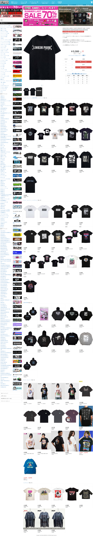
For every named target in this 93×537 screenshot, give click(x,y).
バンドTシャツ (85, 29)
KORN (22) (2, 302)
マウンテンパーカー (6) (5, 52)
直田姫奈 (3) (3, 185)
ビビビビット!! (15, 259)
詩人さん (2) (3, 177)
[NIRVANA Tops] (86, 494)
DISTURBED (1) (3, 276)
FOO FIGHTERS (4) (4, 285)
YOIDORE (14, 77)
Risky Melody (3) (3, 131)
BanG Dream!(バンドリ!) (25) (6, 100)
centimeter (15, 127)
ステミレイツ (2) (3, 186)
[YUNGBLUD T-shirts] (44, 519)
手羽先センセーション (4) (5, 198)
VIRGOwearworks (16, 50)
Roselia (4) (2, 132)
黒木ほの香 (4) (3, 164)
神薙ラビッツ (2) (3, 156)
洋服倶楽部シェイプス (16, 245)
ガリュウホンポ (15, 317)
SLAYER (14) (3, 360)
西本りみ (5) (3, 208)
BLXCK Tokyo (15, 281)
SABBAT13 (15, 186)
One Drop (14, 199)
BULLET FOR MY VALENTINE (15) (6, 261)
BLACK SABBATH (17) (4, 253)
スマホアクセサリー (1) (5, 85)
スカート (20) (3, 53)
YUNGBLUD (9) (3, 387)
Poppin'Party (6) (3, 128)
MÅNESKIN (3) (3, 310)
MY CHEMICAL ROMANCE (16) (6, 327)
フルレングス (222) (4, 36)
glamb (14, 41)
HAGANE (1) (3, 115)
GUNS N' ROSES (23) (4, 288)
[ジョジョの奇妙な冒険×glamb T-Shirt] (30, 441)
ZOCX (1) (2, 144)
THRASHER (15, 232)
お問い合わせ (3, 395)
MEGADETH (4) (3, 313)
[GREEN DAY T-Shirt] (72, 261)
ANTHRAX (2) (3, 235)
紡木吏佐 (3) (3, 197)
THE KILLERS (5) (4, 296)
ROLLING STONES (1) (4, 355)
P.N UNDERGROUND (16, 59)
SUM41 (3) (2, 371)
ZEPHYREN (15, 345)
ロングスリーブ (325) (4, 31)
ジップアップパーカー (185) (5, 42)
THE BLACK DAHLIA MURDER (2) (6, 375)
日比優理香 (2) (3, 212)
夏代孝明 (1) (3, 203)
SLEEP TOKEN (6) (4, 362)
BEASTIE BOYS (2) (4, 248)
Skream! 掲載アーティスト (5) (6, 136)
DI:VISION (14, 285)
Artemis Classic (15, 145)
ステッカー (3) (3, 90)
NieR (14, 272)
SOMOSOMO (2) (3, 137)
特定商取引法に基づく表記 (6, 398)
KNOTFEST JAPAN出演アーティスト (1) (6, 300)
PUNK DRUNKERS (16, 73)
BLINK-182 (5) (3, 256)
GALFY (14, 28)
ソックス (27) (3, 74)
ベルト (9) (2, 68)
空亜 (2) (2, 161)
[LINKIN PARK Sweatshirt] (72, 338)
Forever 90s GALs (16, 263)
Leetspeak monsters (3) (5, 118)
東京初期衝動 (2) (3, 200)
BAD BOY (14, 250)
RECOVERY (15, 136)
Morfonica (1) (3, 123)
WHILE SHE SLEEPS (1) (5, 385)
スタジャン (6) (3, 47)
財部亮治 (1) (3, 191)
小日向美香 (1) (3, 167)
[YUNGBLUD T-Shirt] (44, 494)
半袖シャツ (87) (3, 28)
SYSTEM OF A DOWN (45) (5, 373)
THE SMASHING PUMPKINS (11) (6, 365)
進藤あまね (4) (3, 180)
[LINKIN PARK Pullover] (30, 313)
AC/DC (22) (3, 234)
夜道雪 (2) (2, 225)
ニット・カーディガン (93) (5, 41)
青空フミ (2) (3, 145)
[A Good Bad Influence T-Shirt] (86, 391)
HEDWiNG (15, 290)
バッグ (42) (2, 65)
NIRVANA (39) (3, 331)
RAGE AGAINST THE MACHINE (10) (6, 349)
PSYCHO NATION (16, 55)
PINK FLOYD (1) (3, 343)
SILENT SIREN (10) (4, 134)
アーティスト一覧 (34, 2)
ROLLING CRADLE (16, 236)
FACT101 (14, 308)
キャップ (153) (3, 57)
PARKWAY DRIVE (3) (4, 340)
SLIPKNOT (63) (3, 363)
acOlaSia (14, 354)
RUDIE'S (14, 82)
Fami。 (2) (2, 111)
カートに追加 (84, 61)
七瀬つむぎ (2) (3, 205)
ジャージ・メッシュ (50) (5, 33)
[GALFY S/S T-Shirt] (86, 441)
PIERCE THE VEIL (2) (4, 342)
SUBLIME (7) (3, 370)
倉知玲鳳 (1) (3, 163)
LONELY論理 (15, 294)
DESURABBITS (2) (4, 108)
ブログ (53, 2)
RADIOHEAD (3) (3, 346)
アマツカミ (15, 163)
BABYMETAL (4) (3, 99)
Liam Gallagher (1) (4, 305)
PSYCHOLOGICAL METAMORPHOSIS (16, 340)
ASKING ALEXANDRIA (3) (5, 238)
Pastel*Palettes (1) (4, 126)
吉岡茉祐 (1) (3, 223)
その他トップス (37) (4, 50)
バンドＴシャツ (45, 2)
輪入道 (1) (2, 226)
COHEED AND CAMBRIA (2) (6, 266)
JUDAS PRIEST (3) (4, 293)
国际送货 (71, 31)
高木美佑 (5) (3, 189)
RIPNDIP (14, 86)
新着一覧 (89, 5)
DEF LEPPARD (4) (4, 271)
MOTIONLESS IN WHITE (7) (5, 321)
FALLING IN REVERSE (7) (5, 282)
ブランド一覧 (23, 2)
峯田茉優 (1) (3, 218)
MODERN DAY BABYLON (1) (6, 320)
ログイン (71, 5)
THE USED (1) (3, 383)
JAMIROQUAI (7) (3, 292)
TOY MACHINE (15, 96)
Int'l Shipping (65, 31)
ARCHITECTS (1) (4, 237)
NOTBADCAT (15, 177)
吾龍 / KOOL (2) (3, 169)
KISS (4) (2, 298)
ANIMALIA (14, 321)
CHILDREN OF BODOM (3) (5, 265)
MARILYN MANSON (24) (5, 312)
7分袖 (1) (2, 38)
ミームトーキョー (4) (4, 217)
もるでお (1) (3, 220)
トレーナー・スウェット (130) (6, 39)
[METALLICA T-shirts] (30, 519)
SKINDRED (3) (3, 359)
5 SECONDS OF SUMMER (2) (6, 232)
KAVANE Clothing (16, 100)
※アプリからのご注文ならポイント (77, 55)
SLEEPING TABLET (16, 159)
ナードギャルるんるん (16, 267)
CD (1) (2, 91)
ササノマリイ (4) (3, 172)
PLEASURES (15, 385)
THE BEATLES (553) (4, 249)
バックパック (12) (4, 69)
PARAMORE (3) (3, 339)
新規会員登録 (80, 5)
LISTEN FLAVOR (16, 64)
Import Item (15, 363)
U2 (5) (2, 382)
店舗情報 (60, 2)
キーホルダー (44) (4, 88)
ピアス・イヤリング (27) (5, 76)
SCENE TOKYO (15, 37)
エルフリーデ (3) (3, 153)
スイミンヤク (15, 326)
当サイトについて (4, 393)
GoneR (14, 241)
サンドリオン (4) (3, 175)
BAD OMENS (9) (3, 245)
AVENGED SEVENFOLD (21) (6, 242)
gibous (14, 105)
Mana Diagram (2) (4, 121)
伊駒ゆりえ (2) (3, 150)
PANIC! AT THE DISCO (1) (5, 335)
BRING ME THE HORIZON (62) (6, 259)
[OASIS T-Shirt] (30, 211)
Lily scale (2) (3, 120)
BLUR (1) (2, 257)
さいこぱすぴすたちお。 (17, 154)
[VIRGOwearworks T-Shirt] (58, 441)
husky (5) (2, 117)
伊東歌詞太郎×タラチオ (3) (5, 151)
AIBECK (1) (2, 96)
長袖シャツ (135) (3, 30)
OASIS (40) (2, 332)
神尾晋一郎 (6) (3, 155)
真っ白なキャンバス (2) (5, 215)
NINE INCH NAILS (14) (4, 329)
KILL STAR (15, 114)
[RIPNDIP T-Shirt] (44, 416)
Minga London (15, 118)
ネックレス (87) (3, 63)
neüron (14, 204)
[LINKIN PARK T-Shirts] (72, 159)
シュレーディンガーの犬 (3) (5, 178)
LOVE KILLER (15, 335)
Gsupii (14, 208)
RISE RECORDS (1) (4, 354)
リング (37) (2, 77)
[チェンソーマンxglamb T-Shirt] (30, 391)
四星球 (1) (2, 181)
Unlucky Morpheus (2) (4, 142)
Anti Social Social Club (17, 349)
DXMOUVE (15, 195)
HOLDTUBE (15, 372)
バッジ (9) (2, 83)
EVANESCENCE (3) (4, 281)
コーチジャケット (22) (4, 49)
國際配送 (76, 31)
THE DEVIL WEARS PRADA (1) (6, 274)
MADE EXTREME (16, 217)
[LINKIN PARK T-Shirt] (30, 109)
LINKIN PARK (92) (4, 307)
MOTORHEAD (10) (4, 324)
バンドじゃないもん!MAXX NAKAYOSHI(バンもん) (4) (5, 210)
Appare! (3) (2, 97)
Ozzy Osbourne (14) (4, 334)
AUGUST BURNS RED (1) (5, 240)
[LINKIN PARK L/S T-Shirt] (58, 338)
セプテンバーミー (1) (4, 188)
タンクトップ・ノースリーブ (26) (6, 27)
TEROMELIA (15, 330)
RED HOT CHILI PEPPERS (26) (6, 352)
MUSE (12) (2, 326)
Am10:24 (14, 190)
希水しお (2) (3, 158)
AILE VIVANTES (15, 276)
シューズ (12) (3, 72)
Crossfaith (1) (3, 103)
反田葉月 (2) (3, 193)
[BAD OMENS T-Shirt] (30, 286)
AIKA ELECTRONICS (16, 254)
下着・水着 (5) (3, 82)
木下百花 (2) (3, 159)
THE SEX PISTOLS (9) (4, 357)
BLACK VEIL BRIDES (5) (5, 254)
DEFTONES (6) (3, 273)
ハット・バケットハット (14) (6, 58)
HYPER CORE (15, 312)
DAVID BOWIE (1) (4, 269)
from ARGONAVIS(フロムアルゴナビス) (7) (6, 113)
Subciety (14, 46)
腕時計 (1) (2, 79)
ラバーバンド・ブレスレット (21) (6, 80)
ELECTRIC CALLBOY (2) (5, 279)
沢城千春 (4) (3, 174)
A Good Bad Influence (16, 109)
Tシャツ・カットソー (66, 29)
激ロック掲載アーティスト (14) (6, 166)
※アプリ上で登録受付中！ (77, 73)
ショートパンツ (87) (4, 34)
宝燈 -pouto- (15, 168)
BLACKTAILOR (15, 123)
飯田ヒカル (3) (3, 148)
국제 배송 (81, 31)
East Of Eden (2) (3, 109)
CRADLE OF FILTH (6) (4, 268)
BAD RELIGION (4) (4, 246)
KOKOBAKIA (15, 227)
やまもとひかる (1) (4, 222)
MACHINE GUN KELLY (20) (5, 308)
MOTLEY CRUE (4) (4, 323)
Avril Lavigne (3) (3, 243)
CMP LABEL (15, 172)
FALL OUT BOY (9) (4, 284)
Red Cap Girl (15, 68)
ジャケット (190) (3, 46)
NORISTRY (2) (3, 125)
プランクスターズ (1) (4, 214)
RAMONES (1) (3, 351)
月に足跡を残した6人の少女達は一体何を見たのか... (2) (6, 195)
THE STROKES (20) (4, 368)
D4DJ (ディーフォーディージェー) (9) (6, 106)
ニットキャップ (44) (4, 60)
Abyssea (14, 141)
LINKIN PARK (79, 29)
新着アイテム (14, 2)
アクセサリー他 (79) (4, 87)
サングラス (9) (3, 61)
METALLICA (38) (3, 315)
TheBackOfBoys (15, 299)
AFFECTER (15, 376)
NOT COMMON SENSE (17, 358)
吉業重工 (14, 132)
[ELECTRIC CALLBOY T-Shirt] (72, 236)
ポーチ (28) (2, 66)
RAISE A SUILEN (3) (4, 129)
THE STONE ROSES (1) (5, 366)
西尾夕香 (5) (3, 206)
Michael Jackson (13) (4, 316)
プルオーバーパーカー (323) (5, 44)
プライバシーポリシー (5, 401)
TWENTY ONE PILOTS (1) (5, 380)
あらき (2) (2, 147)
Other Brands (15, 367)
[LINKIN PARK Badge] (44, 313)
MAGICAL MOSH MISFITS (16, 92)
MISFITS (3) (3, 318)
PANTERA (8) (3, 337)
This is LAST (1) (3, 140)
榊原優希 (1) (3, 170)
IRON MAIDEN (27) (4, 290)
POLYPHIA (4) (3, 345)
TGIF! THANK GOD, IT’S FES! (17, 223)
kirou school (15, 390)
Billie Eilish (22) (3, 251)
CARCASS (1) (3, 263)
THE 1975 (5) (3, 230)
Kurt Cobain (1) (3, 304)
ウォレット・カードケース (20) (6, 71)
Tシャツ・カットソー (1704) (5, 25)
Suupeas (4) (3, 183)
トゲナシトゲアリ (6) (4, 202)
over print (14, 32)
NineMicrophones (16, 181)
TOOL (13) (2, 379)
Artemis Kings (15, 150)
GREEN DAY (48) (4, 287)
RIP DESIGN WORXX (16, 381)
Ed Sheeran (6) (3, 277)
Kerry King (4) (3, 295)
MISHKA (14, 303)
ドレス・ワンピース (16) (5, 55)
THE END (14, 213)
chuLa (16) (2, 102)
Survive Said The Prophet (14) (6, 139)
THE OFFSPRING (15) (4, 377)
